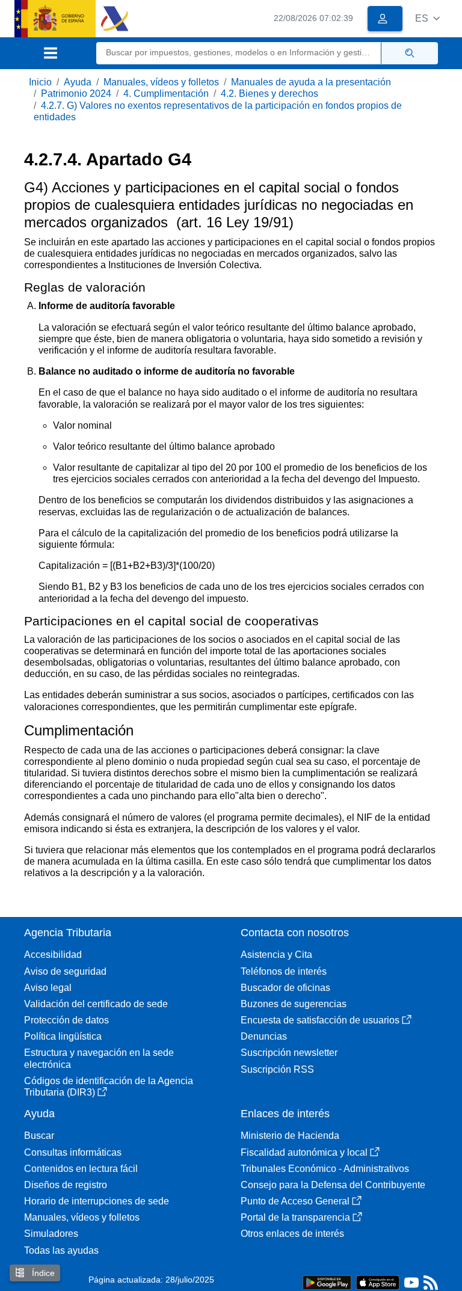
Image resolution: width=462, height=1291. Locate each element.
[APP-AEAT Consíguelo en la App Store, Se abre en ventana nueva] (377, 1282)
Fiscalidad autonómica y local (304, 1152)
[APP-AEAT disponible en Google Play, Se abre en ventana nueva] (327, 1282)
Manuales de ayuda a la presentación (311, 82)
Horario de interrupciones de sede (96, 1201)
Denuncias (264, 1036)
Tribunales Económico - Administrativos (325, 1169)
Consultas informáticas (73, 1152)
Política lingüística (63, 1036)
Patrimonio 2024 (76, 93)
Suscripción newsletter (289, 1052)
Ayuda (77, 82)
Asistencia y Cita (276, 954)
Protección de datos (66, 1020)
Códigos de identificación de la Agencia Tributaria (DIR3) (108, 1086)
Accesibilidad (53, 954)
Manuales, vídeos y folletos (161, 82)
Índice (42, 1273)
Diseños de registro (65, 1185)
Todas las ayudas (61, 1250)
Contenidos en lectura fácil (81, 1169)
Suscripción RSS (277, 1069)
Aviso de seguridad (65, 971)
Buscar (39, 1135)
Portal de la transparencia (295, 1217)
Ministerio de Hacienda (290, 1135)
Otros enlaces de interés (292, 1233)
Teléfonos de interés (284, 971)
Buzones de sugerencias (293, 1004)
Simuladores (51, 1233)
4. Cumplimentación (166, 93)
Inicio (40, 82)
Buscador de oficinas (285, 988)
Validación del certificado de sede (96, 1004)
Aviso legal (48, 988)
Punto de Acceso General (295, 1201)
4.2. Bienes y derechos (269, 93)
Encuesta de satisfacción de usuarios (320, 1020)
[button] (427, 18)
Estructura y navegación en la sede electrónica (99, 1058)
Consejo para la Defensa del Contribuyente (333, 1185)
